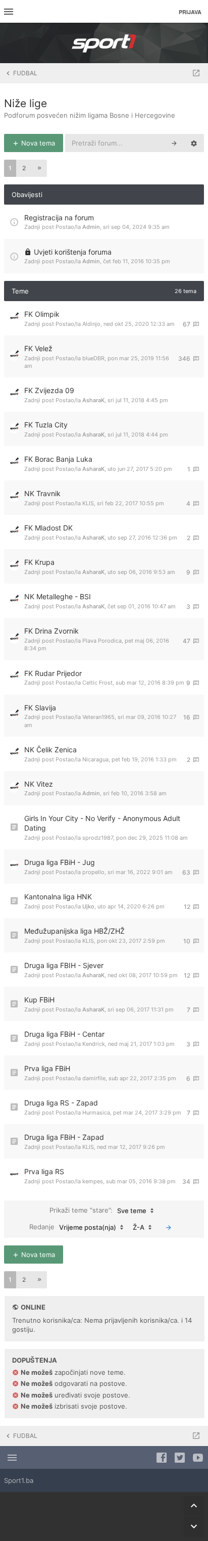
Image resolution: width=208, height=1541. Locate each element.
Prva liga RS (44, 1171)
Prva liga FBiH (47, 1068)
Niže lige (25, 103)
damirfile (94, 1078)
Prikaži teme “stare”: (97, 1210)
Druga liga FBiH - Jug (59, 862)
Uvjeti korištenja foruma (73, 252)
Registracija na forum (59, 217)
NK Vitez (38, 784)
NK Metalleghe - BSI (57, 596)
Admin (91, 226)
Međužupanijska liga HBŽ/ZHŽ (74, 931)
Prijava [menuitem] (190, 12)
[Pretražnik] (174, 143)
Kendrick (93, 1043)
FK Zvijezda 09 (49, 390)
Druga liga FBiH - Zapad (64, 1137)
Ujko (88, 906)
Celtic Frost (97, 682)
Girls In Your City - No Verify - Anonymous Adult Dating (102, 823)
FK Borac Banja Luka (58, 459)
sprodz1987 (97, 837)
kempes (92, 1181)
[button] (39, 168)
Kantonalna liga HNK (58, 896)
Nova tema (37, 143)
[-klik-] (169, 1227)
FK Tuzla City (46, 424)
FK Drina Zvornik (51, 631)
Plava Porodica (102, 640)
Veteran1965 (98, 716)
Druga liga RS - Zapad (61, 1102)
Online (33, 1307)
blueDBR (93, 358)
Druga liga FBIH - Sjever (63, 965)
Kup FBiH (39, 999)
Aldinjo (91, 323)
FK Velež (38, 348)
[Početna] (104, 43)
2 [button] (24, 168)
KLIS (88, 503)
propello (93, 872)
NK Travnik (42, 493)
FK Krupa (39, 562)
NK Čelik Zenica (50, 749)
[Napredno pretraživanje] (194, 143)
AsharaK (93, 400)
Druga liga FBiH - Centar (64, 1034)
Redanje (72, 1227)
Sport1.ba (18, 1480)
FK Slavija (40, 707)
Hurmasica (96, 1112)
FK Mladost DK (48, 527)
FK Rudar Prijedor (53, 673)
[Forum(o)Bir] (196, 73)
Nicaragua (95, 759)
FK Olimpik (42, 314)
